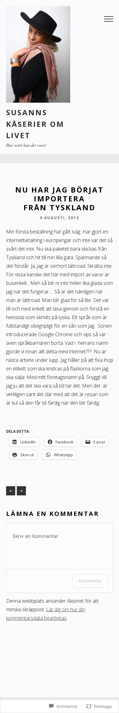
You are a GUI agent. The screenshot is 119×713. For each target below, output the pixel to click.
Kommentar (90, 580)
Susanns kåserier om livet (35, 123)
